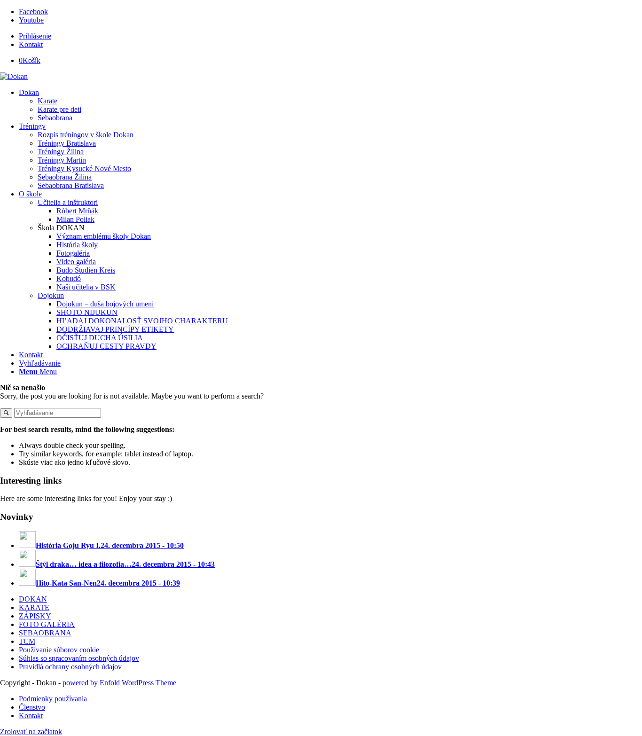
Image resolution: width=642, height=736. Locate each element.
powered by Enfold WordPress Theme (119, 683)
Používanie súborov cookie (59, 650)
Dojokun (51, 295)
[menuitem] (330, 36)
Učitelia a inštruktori (68, 202)
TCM (27, 641)
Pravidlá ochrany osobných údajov (70, 667)
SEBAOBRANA (45, 633)
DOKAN (33, 599)
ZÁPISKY (35, 616)
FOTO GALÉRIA (47, 624)
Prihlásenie (35, 36)
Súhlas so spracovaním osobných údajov (79, 658)
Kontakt (31, 44)
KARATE (34, 607)
